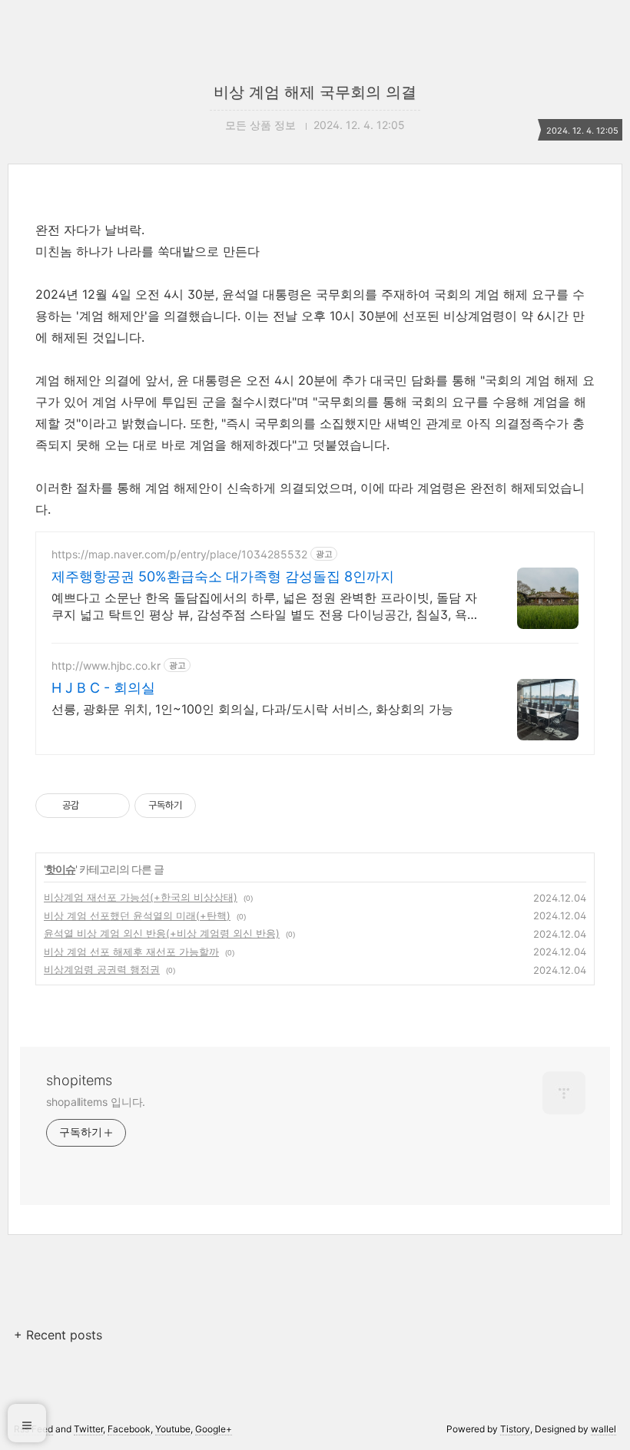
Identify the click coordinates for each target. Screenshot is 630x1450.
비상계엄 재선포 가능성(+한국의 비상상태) (140, 897)
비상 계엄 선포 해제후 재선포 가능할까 (131, 951)
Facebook (129, 1429)
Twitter (88, 1429)
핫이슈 (60, 869)
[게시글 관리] (112, 805)
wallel (603, 1429)
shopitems (79, 1080)
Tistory (515, 1429)
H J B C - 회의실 (103, 688)
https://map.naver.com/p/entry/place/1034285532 (179, 554)
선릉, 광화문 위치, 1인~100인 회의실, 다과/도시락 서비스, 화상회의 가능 (252, 709)
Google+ (213, 1429)
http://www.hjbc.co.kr (106, 665)
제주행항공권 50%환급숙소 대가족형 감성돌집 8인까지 (222, 576)
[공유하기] (93, 805)
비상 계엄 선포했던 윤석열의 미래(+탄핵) (137, 915)
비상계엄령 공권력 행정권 (102, 969)
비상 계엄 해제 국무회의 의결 (315, 92)
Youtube (173, 1429)
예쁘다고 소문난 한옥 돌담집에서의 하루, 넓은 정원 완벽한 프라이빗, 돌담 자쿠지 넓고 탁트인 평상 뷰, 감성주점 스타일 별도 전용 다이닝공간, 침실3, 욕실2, (265, 606)
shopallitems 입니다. (95, 1101)
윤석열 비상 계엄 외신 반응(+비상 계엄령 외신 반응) (162, 933)
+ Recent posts (58, 1334)
